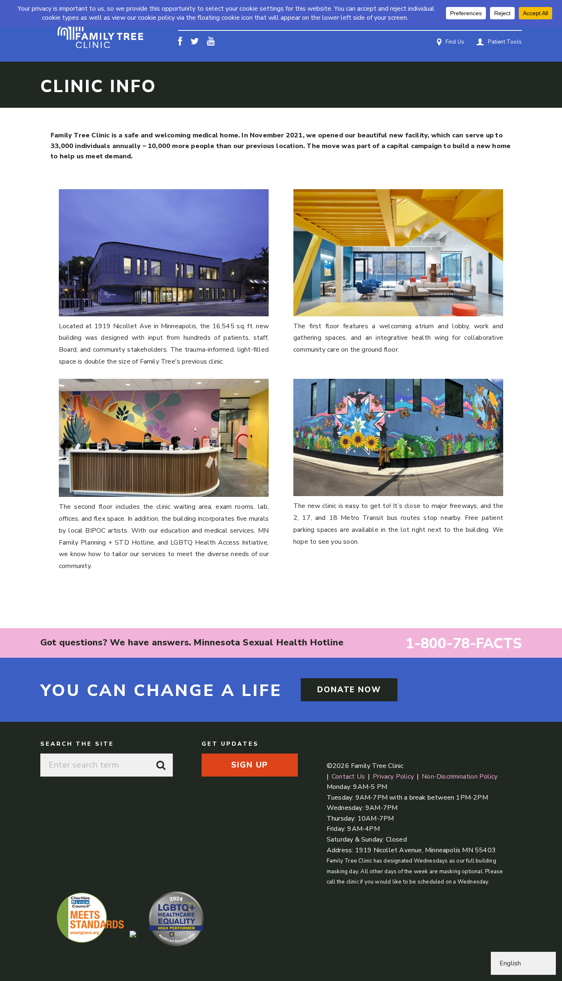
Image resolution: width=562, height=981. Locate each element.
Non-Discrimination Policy (459, 776)
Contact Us (348, 776)
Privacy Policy (393, 776)
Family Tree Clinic (100, 31)
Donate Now (349, 689)
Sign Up (249, 765)
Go (161, 765)
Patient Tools (505, 42)
